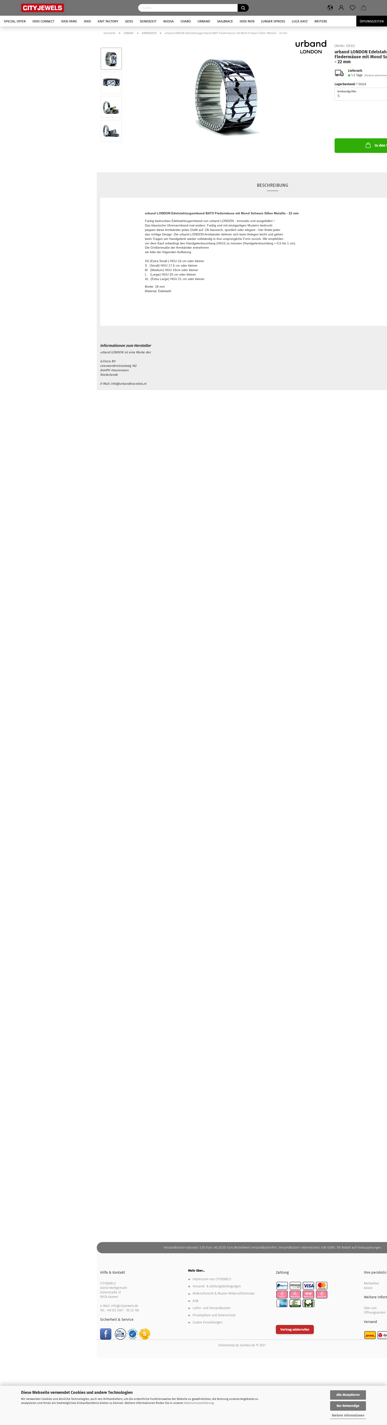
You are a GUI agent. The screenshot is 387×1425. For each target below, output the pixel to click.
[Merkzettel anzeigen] (352, 8)
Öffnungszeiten (375, 1312)
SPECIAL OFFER (15, 21)
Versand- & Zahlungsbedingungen (217, 1286)
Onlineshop (226, 1345)
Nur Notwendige (348, 1406)
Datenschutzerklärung (199, 1403)
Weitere (320, 21)
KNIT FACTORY (108, 21)
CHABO (186, 21)
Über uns (370, 1308)
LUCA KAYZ (300, 21)
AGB (195, 1301)
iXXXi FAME (69, 21)
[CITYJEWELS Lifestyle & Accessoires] (76, 8)
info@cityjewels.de (124, 1306)
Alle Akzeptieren (348, 1395)
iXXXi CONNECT (43, 21)
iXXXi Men (247, 21)
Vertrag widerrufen (294, 1329)
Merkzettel (371, 1283)
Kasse (368, 1288)
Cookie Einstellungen (207, 1322)
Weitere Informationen (348, 1415)
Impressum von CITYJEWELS (212, 1279)
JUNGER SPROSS (273, 21)
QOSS (129, 21)
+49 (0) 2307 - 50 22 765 (122, 1310)
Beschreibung (272, 185)
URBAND (204, 21)
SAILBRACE (225, 21)
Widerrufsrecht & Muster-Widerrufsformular (224, 1293)
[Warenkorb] (363, 8)
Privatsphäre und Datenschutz (214, 1315)
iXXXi (87, 21)
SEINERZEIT (148, 21)
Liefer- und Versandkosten (211, 1308)
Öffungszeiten (372, 21)
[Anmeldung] (341, 8)
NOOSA (168, 21)
